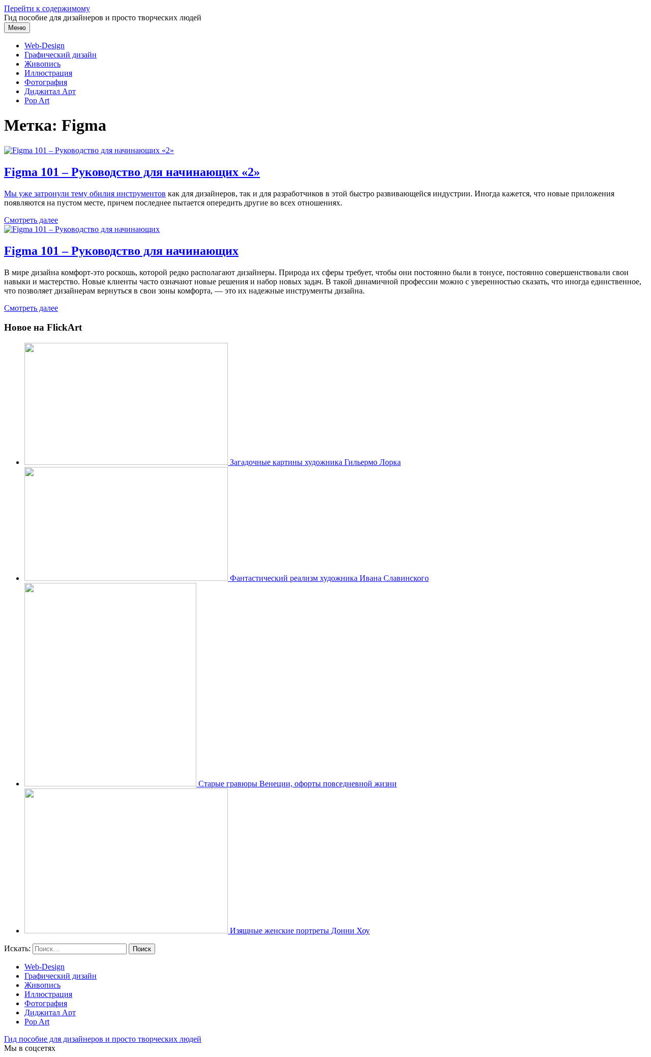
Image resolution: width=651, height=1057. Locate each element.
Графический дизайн (60, 54)
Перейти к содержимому (47, 8)
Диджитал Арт (50, 91)
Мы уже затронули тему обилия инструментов (85, 193)
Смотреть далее (31, 220)
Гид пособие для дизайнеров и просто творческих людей (102, 1039)
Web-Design (44, 45)
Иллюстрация (48, 73)
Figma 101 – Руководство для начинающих (121, 250)
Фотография (45, 82)
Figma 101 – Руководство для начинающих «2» (132, 172)
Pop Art (36, 100)
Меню (17, 28)
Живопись (42, 64)
